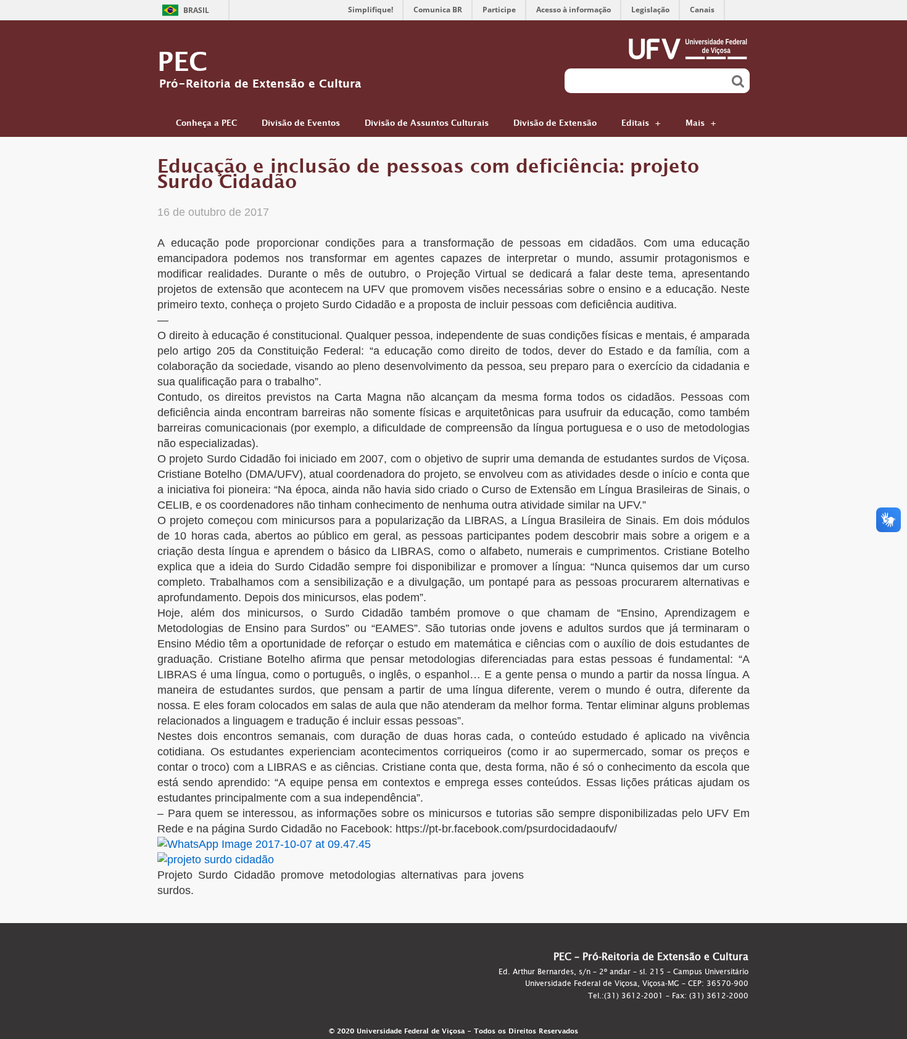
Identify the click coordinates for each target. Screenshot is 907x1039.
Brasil (196, 10)
